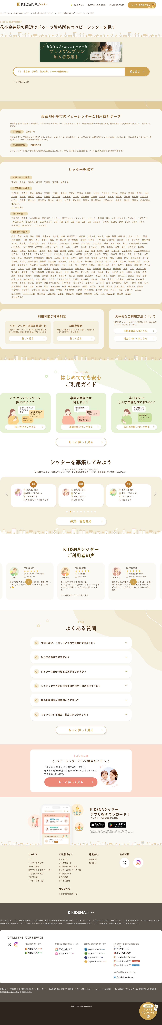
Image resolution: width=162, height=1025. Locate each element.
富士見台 (90, 283)
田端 (40, 269)
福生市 (59, 200)
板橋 (114, 236)
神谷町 (110, 247)
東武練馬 (15, 272)
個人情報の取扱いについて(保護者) (61, 989)
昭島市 (119, 197)
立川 (13, 269)
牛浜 (37, 240)
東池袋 (102, 279)
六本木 (138, 290)
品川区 (80, 193)
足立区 (39, 197)
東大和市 (77, 200)
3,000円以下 (46, 222)
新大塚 (72, 261)
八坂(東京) (89, 290)
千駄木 (92, 265)
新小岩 (80, 261)
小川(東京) (97, 243)
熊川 (93, 251)
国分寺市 (42, 200)
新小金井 (99, 261)
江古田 (92, 240)
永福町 (83, 240)
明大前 (45, 290)
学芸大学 (132, 247)
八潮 (103, 294)
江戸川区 (56, 197)
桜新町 (74, 258)
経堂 (56, 251)
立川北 (21, 269)
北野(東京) (32, 251)
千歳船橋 (117, 269)
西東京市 (15, 204)
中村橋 (129, 272)
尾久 (113, 243)
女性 (114, 218)
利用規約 (12, 989)
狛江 (13, 258)
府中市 (111, 197)
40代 (141, 222)
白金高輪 (51, 294)
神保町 (146, 261)
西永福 (21, 276)
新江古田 (52, 261)
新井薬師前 (72, 236)
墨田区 (64, 193)
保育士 (25, 218)
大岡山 (23, 243)
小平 (146, 254)
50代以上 (15, 225)
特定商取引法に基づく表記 (9, 992)
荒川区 (14, 197)
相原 (13, 236)
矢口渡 (79, 290)
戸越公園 (50, 272)
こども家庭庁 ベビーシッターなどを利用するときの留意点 (135, 989)
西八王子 (122, 276)
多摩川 (47, 269)
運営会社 (3, 989)
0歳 (55, 222)
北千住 (23, 251)
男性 (108, 218)
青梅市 (102, 197)
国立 (87, 251)
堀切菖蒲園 (16, 286)
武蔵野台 (26, 290)
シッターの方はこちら (140, 5)
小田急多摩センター (138, 243)
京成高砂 (78, 254)
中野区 (123, 193)
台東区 (55, 193)
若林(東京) (16, 294)
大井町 (14, 243)
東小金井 (140, 279)
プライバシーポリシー (84, 989)
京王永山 (15, 254)
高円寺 (106, 254)
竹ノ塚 (147, 265)
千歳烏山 (107, 269)
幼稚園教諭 (35, 218)
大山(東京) (85, 243)
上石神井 (93, 247)
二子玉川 (100, 283)
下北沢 (23, 261)
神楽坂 (48, 247)
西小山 (72, 276)
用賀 (106, 290)
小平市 (14, 200)
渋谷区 (115, 193)
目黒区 (88, 193)
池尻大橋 (91, 236)
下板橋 (14, 261)
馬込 (25, 286)
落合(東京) (28, 247)
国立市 (51, 200)
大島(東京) (52, 243)
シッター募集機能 (97, 472)
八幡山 (76, 279)
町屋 (32, 286)
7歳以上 (96, 222)
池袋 (108, 236)
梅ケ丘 (45, 240)
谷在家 (128, 294)
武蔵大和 (36, 290)
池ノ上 (101, 236)
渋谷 (126, 258)
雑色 (113, 265)
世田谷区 (106, 193)
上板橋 (83, 247)
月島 (132, 269)
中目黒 (137, 272)
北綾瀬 (141, 247)
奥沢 (119, 243)
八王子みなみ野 (63, 279)
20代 (127, 222)
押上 (125, 243)
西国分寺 (63, 276)
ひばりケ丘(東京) (51, 283)
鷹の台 (129, 265)
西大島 (37, 276)
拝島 (38, 279)
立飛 (28, 269)
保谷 (146, 283)
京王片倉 (115, 251)
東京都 (55, 182)
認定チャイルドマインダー (73, 218)
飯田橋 (82, 236)
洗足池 (84, 265)
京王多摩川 (127, 251)
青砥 (20, 236)
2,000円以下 (32, 222)
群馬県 (31, 182)
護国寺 (49, 258)
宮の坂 (109, 286)
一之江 (138, 236)
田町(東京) (79, 269)
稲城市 (127, 200)
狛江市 (67, 200)
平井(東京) (66, 283)
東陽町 (25, 272)
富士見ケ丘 (78, 283)
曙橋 (38, 236)
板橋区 (23, 197)
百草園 (59, 290)
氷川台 (94, 279)
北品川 (14, 251)
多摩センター (67, 269)
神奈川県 (65, 182)
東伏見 (31, 283)
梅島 (52, 240)
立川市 (76, 197)
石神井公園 (33, 261)
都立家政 (75, 272)
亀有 (117, 247)
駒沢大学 (28, 258)
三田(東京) (55, 286)
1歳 (61, 222)
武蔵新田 (15, 290)
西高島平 (89, 276)
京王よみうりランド (43, 254)
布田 (108, 283)
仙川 (71, 265)
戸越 (32, 272)
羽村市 (135, 200)
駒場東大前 (39, 258)
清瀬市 (86, 200)
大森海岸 (75, 243)
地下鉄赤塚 (61, 240)
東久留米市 (96, 200)
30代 (134, 222)
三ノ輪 (101, 286)
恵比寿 (120, 240)
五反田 (57, 258)
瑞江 (46, 286)
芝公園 (119, 258)
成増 (144, 272)
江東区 (72, 193)
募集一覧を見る (81, 521)
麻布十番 (41, 294)
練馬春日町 (29, 279)
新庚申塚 (88, 294)
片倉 (62, 247)
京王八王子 (27, 254)
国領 (129, 254)
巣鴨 (13, 265)
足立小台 (111, 294)
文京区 (47, 193)
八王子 (51, 279)
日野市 (23, 200)
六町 (96, 294)
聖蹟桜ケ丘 (23, 265)
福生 (126, 283)
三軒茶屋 (104, 258)
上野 (25, 240)
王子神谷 (136, 240)
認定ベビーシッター (51, 218)
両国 (121, 290)
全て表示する (17, 207)
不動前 (133, 283)
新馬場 (123, 261)
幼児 (121, 222)
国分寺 (122, 254)
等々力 (59, 272)
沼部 (145, 276)
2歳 (66, 222)
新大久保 (62, 261)
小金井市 (144, 197)
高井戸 (121, 265)
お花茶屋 (39, 247)
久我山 (71, 251)
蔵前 (107, 251)
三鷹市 (94, 197)
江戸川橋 (101, 240)
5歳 (83, 222)
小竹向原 (138, 254)
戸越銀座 (40, 272)
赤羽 (26, 236)
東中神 (14, 283)
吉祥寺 (42, 251)
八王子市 (67, 197)
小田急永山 (16, 247)
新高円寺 (89, 261)
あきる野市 (145, 200)
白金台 (61, 294)
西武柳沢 (44, 265)
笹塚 (81, 258)
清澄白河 (70, 294)
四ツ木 (113, 290)
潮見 (112, 258)
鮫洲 (87, 258)
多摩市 (119, 200)
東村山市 (32, 200)
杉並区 (131, 193)
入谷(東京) (16, 240)
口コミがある (40, 225)
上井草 (75, 247)
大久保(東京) (33, 243)
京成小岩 (68, 254)
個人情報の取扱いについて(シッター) (32, 989)
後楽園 (114, 254)
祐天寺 (99, 290)
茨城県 (14, 182)
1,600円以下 (17, 222)
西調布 (113, 276)
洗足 (77, 265)
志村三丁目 (135, 258)
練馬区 (31, 197)
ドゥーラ (92, 218)
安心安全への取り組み (96, 5)
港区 (32, 193)
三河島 (39, 286)
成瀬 (13, 276)
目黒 (52, 290)
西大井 (29, 276)
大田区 (96, 193)
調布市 (127, 197)
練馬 (20, 279)
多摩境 (56, 269)
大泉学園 (146, 240)
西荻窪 (45, 276)
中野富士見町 (118, 272)
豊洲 (66, 272)
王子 (127, 240)
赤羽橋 (79, 294)
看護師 (101, 218)
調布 (125, 269)
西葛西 (53, 276)
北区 (147, 193)
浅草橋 (56, 236)
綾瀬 (63, 236)
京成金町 (58, 254)
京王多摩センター (142, 251)
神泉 (115, 261)
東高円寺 (130, 279)
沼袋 (138, 276)
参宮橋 (94, 258)
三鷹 (64, 286)
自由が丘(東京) (134, 261)
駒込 (20, 258)
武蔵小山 (131, 286)
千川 (64, 265)
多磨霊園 (97, 269)
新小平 (108, 261)
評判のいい (27, 225)
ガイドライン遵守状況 (103, 989)
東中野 (23, 283)
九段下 (79, 251)
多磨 (89, 269)
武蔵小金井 (120, 286)
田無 (34, 269)
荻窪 (106, 243)
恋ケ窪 (98, 254)
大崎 (43, 243)
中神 (107, 272)
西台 (106, 276)
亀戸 (123, 247)
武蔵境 (140, 286)
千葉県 (47, 182)
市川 (130, 236)
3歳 (72, 222)
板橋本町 (122, 236)
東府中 (39, 283)
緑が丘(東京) (74, 286)
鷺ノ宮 (66, 258)
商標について (27, 992)
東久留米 (120, 279)
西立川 (98, 276)
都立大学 (85, 272)
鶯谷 (31, 240)
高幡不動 (138, 265)
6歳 (89, 222)
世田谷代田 (55, 265)
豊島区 (139, 193)
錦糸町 (63, 251)
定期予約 (15, 218)
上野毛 (102, 247)
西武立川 (34, 265)
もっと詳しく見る (81, 730)
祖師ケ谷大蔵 (103, 265)
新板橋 (43, 261)
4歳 (78, 222)
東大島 (111, 279)
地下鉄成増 (73, 240)
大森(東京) (64, 243)
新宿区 (39, 193)
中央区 (25, 193)
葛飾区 (47, 197)
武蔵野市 (85, 197)
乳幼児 (114, 222)
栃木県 (23, 182)
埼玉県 (39, 182)
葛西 (55, 247)
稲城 (145, 236)
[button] (67, 511)
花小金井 (85, 279)
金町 (68, 247)
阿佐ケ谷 (46, 236)
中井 (93, 272)
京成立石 (88, 254)
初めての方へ (78, 5)
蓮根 (44, 279)
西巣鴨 (80, 276)
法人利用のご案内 (116, 5)
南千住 (93, 286)
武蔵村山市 (108, 200)
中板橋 (100, 272)
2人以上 (122, 218)
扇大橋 (120, 294)
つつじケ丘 (141, 269)
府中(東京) (117, 283)
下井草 (146, 258)
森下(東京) (69, 290)
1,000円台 (142, 218)
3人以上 (131, 218)
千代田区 (15, 193)
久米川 (100, 251)
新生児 (106, 222)
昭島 (32, 236)
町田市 (135, 197)
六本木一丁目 (29, 294)
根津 (13, 279)
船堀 (140, 283)
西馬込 (131, 276)
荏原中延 (111, 240)
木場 (50, 251)
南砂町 (85, 286)
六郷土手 (129, 290)
